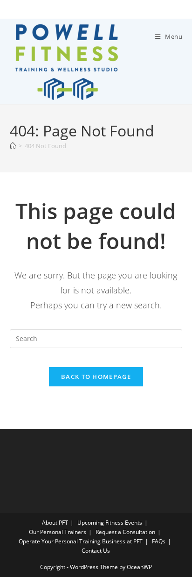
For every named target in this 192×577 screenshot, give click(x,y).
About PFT (55, 523)
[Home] (13, 146)
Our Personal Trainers (57, 532)
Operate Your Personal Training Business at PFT (81, 541)
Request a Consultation (125, 532)
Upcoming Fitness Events (109, 523)
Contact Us (96, 551)
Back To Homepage (96, 376)
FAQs (158, 541)
